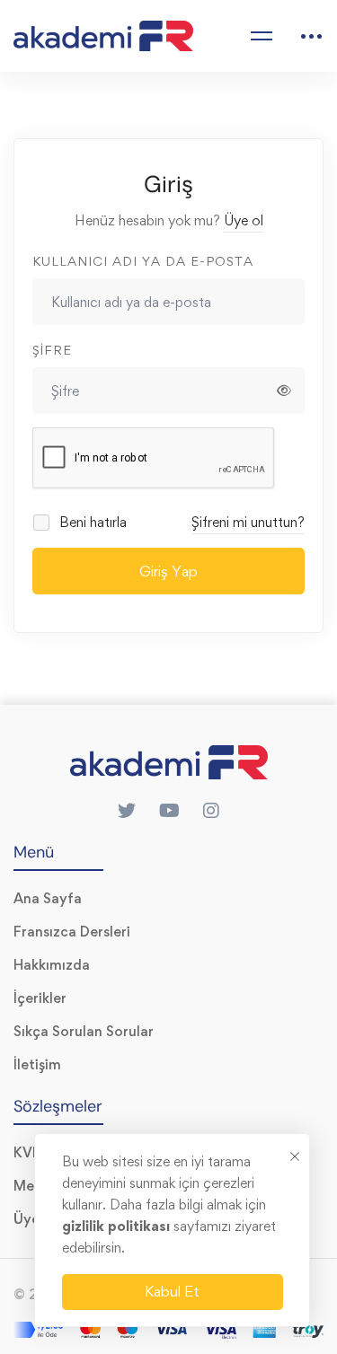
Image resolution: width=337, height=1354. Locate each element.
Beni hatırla (91, 522)
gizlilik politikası (117, 1226)
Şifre (52, 349)
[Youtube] (169, 810)
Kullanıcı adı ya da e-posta (142, 260)
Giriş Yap (168, 571)
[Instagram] (211, 810)
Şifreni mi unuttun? (248, 522)
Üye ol (243, 220)
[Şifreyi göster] (284, 390)
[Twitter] (126, 810)
